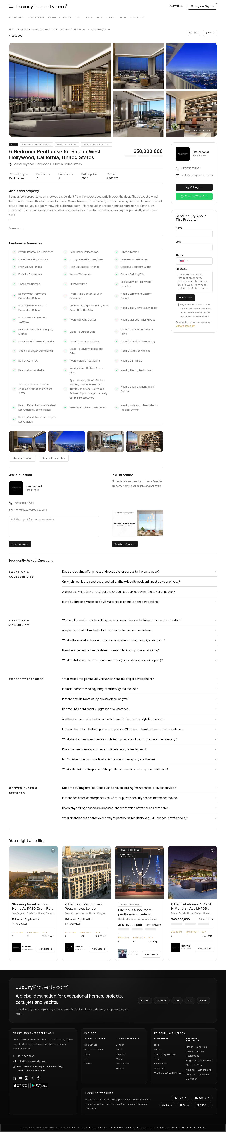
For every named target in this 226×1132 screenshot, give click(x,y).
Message (181, 269)
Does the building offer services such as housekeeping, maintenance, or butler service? (119, 788)
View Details (45, 948)
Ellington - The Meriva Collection (197, 1076)
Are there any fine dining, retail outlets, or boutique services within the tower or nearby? (118, 592)
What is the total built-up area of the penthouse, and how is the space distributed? (115, 769)
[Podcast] (38, 1078)
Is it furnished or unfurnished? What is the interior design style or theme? (108, 759)
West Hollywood (100, 29)
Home (12, 29)
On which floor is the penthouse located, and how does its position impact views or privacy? (121, 581)
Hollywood (80, 29)
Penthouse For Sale (43, 29)
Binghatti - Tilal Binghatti (199, 1060)
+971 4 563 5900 (25, 1056)
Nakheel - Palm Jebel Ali (198, 1069)
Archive (200, 1128)
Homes (145, 1000)
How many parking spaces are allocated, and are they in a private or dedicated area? (116, 808)
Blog (123, 17)
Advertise (15, 17)
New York (121, 1054)
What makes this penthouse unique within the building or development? (108, 679)
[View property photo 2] (27, 441)
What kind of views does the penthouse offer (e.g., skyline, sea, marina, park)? (112, 660)
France (120, 1068)
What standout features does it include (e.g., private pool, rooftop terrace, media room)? (119, 739)
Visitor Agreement (185, 325)
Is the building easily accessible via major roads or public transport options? (110, 602)
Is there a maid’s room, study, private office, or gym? (95, 699)
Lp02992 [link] (17, 35)
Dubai (23, 29)
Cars (89, 17)
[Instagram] (26, 1078)
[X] (32, 1078)
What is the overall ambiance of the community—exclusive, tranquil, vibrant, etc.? (113, 640)
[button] (60, 90)
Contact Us (137, 17)
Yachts (111, 17)
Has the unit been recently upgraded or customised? (96, 709)
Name (179, 228)
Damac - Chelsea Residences (195, 1053)
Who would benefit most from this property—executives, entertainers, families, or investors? (122, 620)
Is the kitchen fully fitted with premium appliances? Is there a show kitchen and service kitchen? (123, 729)
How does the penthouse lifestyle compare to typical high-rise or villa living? (111, 650)
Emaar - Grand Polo (196, 1046)
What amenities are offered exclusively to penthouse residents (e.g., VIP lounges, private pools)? (125, 818)
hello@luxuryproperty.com (31, 1061)
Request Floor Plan (53, 458)
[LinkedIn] (14, 1078)
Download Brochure (125, 544)
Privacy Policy (167, 1128)
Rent (79, 17)
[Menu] (11, 6)
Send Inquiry (185, 297)
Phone (180, 255)
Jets (99, 17)
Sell (83, 1128)
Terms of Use (185, 1128)
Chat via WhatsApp (196, 196)
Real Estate (36, 17)
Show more (16, 228)
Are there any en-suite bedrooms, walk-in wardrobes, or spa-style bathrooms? (113, 719)
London (120, 1044)
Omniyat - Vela (194, 1065)
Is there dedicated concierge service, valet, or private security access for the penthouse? (120, 798)
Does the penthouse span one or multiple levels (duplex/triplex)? (104, 749)
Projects (162, 1000)
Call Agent (196, 187)
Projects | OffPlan (60, 17)
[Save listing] (53, 850)
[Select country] (182, 261)
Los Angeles (122, 1063)
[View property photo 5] (144, 441)
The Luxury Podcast (165, 1054)
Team (157, 1059)
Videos (158, 1049)
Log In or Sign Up (204, 6)
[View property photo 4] (105, 441)
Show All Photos (22, 458)
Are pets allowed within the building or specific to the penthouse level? (107, 630)
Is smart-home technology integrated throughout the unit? (100, 689)
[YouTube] (20, 1078)
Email (179, 241)
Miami (119, 1059)
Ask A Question (20, 544)
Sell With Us (176, 6)
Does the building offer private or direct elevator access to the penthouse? (110, 571)
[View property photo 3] (66, 441)
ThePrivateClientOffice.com (168, 1073)
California (64, 29)
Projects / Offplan (94, 1049)
